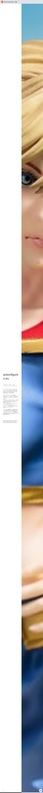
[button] (16, 2)
